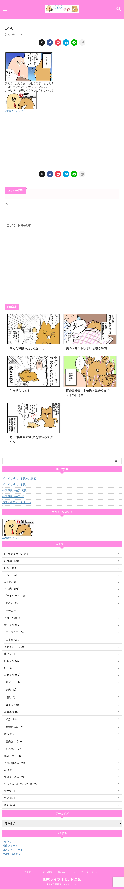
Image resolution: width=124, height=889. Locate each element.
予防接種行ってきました (16, 502)
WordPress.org (11, 853)
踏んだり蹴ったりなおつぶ (27, 348)
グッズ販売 (47, 872)
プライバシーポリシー (89, 872)
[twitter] (42, 42)
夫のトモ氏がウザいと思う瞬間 (86, 348)
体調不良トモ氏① (13, 496)
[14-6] (66, 42)
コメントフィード (12, 849)
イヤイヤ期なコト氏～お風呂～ (20, 478)
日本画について (31, 872)
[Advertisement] (62, 141)
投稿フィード (10, 845)
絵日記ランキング (14, 111)
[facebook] (50, 42)
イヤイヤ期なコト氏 (14, 484)
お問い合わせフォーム (66, 872)
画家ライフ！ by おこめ (62, 879)
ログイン (7, 841)
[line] (74, 42)
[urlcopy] (82, 42)
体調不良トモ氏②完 (14, 490)
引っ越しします (20, 390)
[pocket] (58, 42)
